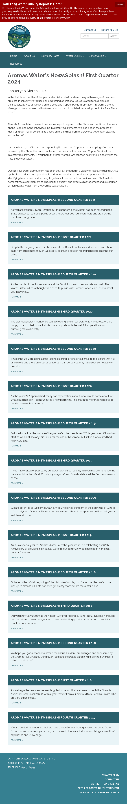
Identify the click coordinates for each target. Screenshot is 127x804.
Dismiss (119, 4)
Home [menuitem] (13, 55)
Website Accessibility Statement (98, 788)
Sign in (115, 792)
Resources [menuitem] (16, 63)
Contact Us (90, 29)
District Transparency (104, 784)
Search (113, 36)
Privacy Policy (110, 775)
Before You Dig (109, 29)
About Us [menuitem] (29, 55)
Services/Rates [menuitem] (50, 55)
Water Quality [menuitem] (74, 55)
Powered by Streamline (94, 792)
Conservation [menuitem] (96, 55)
